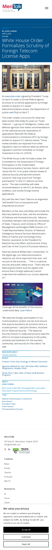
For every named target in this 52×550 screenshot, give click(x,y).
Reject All (26, 544)
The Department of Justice (12, 409)
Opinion (7, 472)
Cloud (6, 498)
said (11, 112)
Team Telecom (8, 406)
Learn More (26, 310)
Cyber (7, 502)
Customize (26, 537)
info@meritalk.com (12, 444)
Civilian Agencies (9, 355)
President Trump (8, 404)
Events (7, 468)
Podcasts (8, 477)
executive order (13, 96)
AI (5, 494)
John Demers (7, 401)
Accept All (26, 529)
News (6, 464)
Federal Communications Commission (17, 399)
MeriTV (7, 481)
